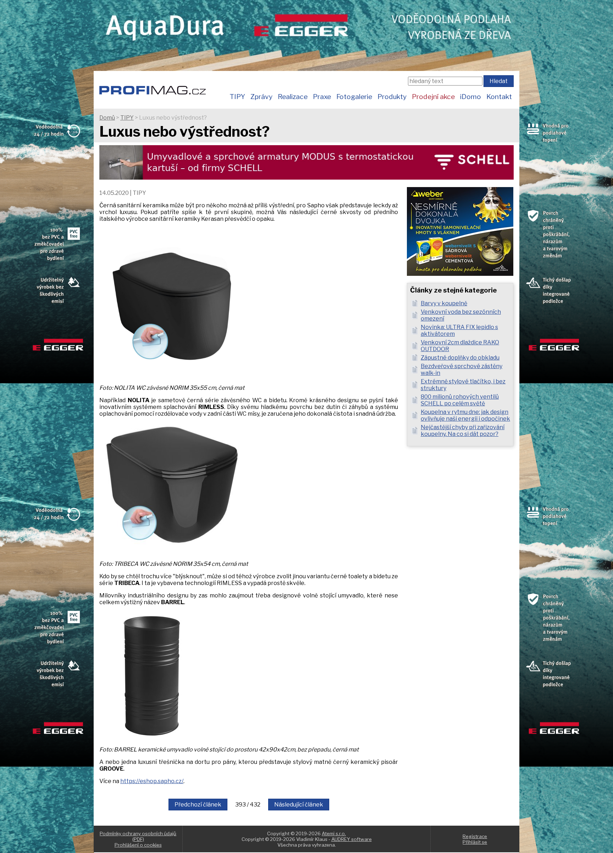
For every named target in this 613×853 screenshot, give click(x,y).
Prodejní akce (433, 96)
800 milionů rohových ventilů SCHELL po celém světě (460, 400)
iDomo (470, 96)
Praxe (322, 96)
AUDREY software (351, 839)
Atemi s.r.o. (334, 833)
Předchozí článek (198, 804)
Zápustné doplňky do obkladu (460, 357)
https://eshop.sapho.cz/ (151, 781)
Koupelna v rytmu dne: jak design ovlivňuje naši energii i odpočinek (465, 415)
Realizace (293, 96)
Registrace (475, 836)
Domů (107, 117)
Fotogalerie (354, 96)
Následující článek (298, 804)
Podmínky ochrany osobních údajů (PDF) (138, 836)
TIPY (237, 96)
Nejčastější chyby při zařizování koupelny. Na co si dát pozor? (462, 430)
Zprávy (261, 96)
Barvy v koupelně (444, 303)
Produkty (392, 96)
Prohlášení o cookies (138, 845)
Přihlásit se (475, 842)
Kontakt (499, 96)
